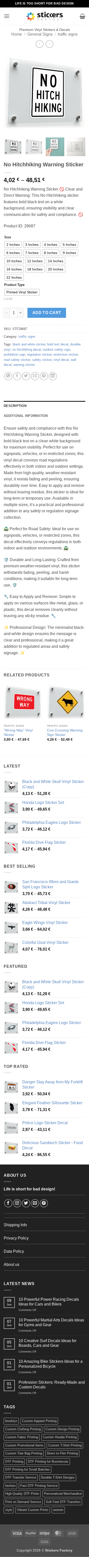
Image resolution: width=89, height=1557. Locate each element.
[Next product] (39, 44)
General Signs (40, 34)
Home (16, 34)
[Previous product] (49, 44)
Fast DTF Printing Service (39, 1486)
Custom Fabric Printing (21, 1437)
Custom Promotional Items (24, 1445)
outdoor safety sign (56, 349)
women (58, 1510)
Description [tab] (15, 406)
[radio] (13, 244)
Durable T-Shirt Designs (58, 1477)
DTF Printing (14, 1461)
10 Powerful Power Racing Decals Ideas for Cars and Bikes (49, 1301)
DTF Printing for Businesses (48, 1461)
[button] (7, 16)
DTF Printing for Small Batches (27, 1469)
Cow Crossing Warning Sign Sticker (65, 732)
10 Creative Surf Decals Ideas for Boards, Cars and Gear (47, 1343)
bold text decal (57, 344)
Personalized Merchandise (63, 1493)
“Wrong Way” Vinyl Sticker (18, 732)
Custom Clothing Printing (23, 1429)
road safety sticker (17, 360)
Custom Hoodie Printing (60, 1437)
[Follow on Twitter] (26, 1203)
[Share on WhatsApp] (8, 376)
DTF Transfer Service (20, 1477)
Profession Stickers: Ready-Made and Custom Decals (52, 1384)
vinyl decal (61, 360)
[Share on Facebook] (17, 376)
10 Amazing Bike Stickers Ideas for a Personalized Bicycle (51, 1363)
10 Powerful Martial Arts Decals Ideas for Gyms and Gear (51, 1322)
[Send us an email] (35, 1203)
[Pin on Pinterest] (44, 376)
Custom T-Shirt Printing (65, 1445)
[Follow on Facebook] (8, 1203)
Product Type (14, 285)
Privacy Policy (16, 1238)
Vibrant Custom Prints (32, 1510)
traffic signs (68, 34)
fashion (10, 1486)
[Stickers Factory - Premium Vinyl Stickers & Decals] (44, 16)
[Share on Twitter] (26, 376)
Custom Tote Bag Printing (23, 1453)
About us (11, 1264)
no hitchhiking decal (26, 349)
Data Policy (14, 1251)
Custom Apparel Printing (39, 1421)
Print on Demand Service (23, 1502)
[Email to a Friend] (35, 376)
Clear (8, 298)
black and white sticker (29, 344)
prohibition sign (14, 354)
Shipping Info (15, 1225)
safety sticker (41, 360)
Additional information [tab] (26, 416)
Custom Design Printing (62, 1429)
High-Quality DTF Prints (22, 1493)
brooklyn (11, 1421)
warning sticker (24, 365)
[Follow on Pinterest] (44, 1203)
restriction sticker (65, 354)
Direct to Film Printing (62, 1453)
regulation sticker (39, 354)
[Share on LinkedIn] (53, 376)
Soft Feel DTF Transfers (63, 1502)
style (8, 1510)
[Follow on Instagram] (17, 1203)
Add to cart (46, 313)
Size (7, 237)
